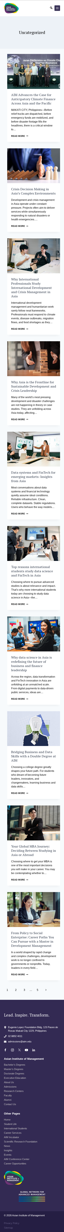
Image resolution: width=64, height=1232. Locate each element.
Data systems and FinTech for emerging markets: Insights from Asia (33, 476)
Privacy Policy (11, 1223)
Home (7, 1119)
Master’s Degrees (13, 1069)
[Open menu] (57, 8)
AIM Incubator (11, 1137)
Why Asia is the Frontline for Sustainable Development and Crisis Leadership (33, 386)
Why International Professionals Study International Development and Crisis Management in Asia (31, 287)
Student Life (10, 1124)
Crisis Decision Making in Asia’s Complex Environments (33, 191)
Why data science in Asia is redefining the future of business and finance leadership (31, 663)
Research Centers (14, 1091)
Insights (8, 1150)
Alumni (7, 1099)
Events (7, 1154)
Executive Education (15, 1077)
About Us (9, 1082)
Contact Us (10, 1104)
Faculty (8, 1095)
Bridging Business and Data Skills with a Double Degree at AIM (33, 756)
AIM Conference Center (16, 1159)
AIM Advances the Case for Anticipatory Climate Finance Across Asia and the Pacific (33, 99)
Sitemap (8, 1227)
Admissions (10, 1086)
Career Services (12, 1132)
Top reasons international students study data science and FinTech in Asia (32, 571)
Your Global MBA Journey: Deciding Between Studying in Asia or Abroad (33, 850)
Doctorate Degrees (14, 1073)
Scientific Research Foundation (20, 1141)
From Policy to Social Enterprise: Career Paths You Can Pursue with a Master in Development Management (32, 939)
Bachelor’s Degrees (14, 1064)
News (7, 1146)
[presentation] (33, 71)
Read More (19, 136)
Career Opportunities (15, 1163)
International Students (15, 1128)
